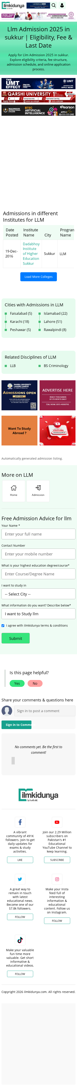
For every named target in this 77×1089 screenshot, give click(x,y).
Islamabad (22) (55, 313)
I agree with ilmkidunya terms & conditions (37, 625)
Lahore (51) (53, 321)
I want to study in (13, 585)
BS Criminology (56, 365)
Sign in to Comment (18, 725)
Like (20, 860)
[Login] (62, 5)
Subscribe (57, 860)
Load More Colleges (39, 277)
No (35, 683)
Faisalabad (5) (21, 313)
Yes (17, 683)
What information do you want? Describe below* (36, 605)
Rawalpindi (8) (55, 329)
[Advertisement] (38, 159)
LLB (13, 365)
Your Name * (10, 526)
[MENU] (72, 5)
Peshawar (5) (20, 329)
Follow (20, 917)
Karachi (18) (19, 321)
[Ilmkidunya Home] (12, 5)
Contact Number (13, 546)
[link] (39, 6)
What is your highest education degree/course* (35, 565)
